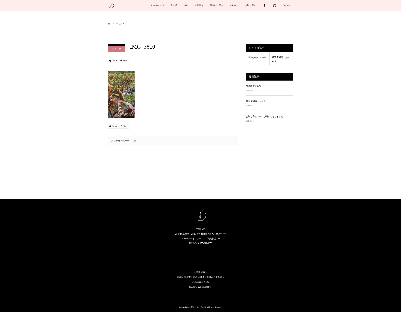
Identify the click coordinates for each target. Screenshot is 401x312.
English (286, 5)
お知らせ (234, 5)
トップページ (157, 5)
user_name (125, 141)
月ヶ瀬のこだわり (179, 5)
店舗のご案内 (216, 5)
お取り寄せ (250, 5)
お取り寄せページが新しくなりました (264, 116)
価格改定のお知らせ (256, 86)
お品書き (199, 5)
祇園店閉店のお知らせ (257, 101)
